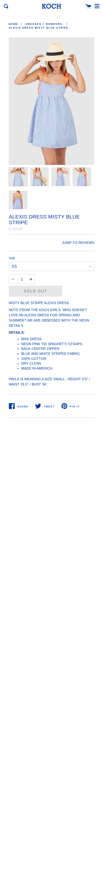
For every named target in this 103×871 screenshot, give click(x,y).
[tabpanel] (51, 101)
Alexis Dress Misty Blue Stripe (38, 27)
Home (13, 24)
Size (12, 258)
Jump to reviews (78, 243)
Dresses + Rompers (44, 24)
